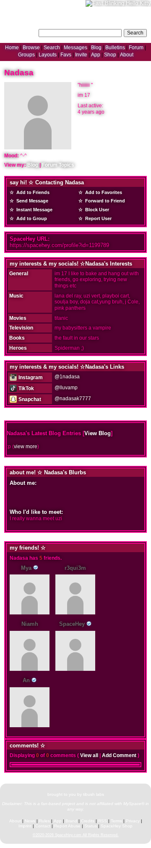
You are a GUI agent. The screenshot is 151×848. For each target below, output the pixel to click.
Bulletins (115, 48)
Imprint (24, 826)
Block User (96, 209)
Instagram (30, 377)
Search (135, 33)
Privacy (133, 821)
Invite (81, 55)
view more (25, 446)
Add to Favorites (103, 192)
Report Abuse (67, 826)
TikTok (25, 388)
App (95, 55)
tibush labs (93, 794)
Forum (136, 48)
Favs (65, 55)
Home (12, 48)
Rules (44, 821)
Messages (75, 48)
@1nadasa (67, 377)
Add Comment (119, 755)
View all (89, 755)
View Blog (97, 433)
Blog (96, 48)
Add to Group (31, 218)
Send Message (31, 200)
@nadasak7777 (73, 398)
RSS (102, 821)
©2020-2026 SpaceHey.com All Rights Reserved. (76, 835)
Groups (26, 55)
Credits (87, 821)
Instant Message (33, 209)
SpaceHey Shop (117, 826)
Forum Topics (58, 165)
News (30, 821)
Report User (98, 218)
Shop (110, 55)
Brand (71, 821)
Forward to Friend (104, 200)
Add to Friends (32, 192)
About (126, 55)
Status (90, 826)
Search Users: (20, 32)
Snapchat (29, 399)
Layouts (48, 55)
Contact (42, 826)
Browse (31, 48)
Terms (116, 821)
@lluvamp (66, 388)
